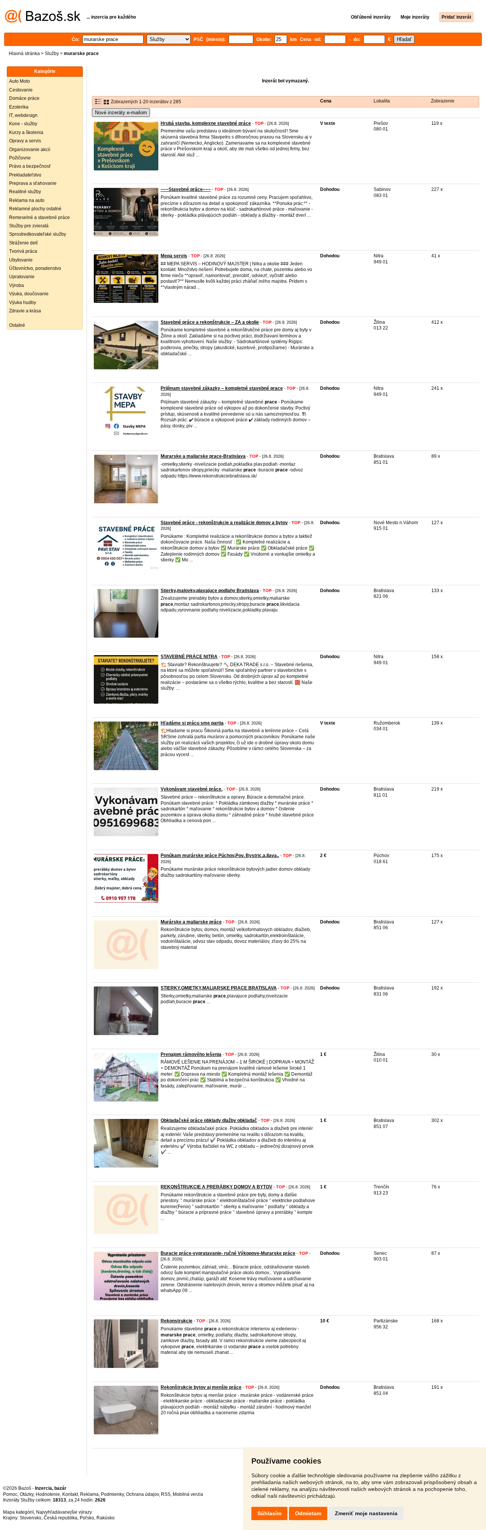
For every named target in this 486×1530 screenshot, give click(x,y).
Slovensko (30, 1518)
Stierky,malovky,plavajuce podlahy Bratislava (210, 590)
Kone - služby (23, 123)
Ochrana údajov (142, 1494)
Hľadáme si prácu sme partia (192, 723)
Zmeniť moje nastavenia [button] (366, 1513)
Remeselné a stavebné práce (39, 217)
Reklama (89, 1494)
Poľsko (87, 1518)
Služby (52, 53)
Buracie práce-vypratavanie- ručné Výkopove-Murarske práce (228, 1253)
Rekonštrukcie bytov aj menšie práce (201, 1387)
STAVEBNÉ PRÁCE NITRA (189, 656)
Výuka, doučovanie (29, 293)
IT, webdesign (23, 115)
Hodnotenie (48, 1494)
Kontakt (70, 1494)
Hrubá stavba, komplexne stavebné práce (206, 123)
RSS (165, 1494)
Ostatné (17, 325)
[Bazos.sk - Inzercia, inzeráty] (42, 21)
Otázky (26, 1494)
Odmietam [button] (308, 1513)
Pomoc (10, 1494)
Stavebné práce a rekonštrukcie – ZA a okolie (210, 322)
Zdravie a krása (25, 311)
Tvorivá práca (23, 251)
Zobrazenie (442, 101)
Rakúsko (105, 1518)
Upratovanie (22, 276)
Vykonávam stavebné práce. (191, 789)
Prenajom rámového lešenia (191, 1054)
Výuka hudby (22, 302)
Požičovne (20, 158)
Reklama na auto (26, 200)
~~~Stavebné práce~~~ (186, 189)
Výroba (16, 285)
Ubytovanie (21, 260)
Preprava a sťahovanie (33, 183)
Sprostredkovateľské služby (37, 234)
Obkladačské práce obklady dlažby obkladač (209, 1120)
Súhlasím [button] (269, 1513)
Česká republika (60, 1518)
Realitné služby (25, 191)
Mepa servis (174, 255)
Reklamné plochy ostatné (35, 208)
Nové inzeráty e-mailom (121, 112)
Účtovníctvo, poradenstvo (35, 268)
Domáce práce (24, 98)
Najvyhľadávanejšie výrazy (64, 1512)
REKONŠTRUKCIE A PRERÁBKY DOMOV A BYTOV (216, 1187)
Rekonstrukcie (177, 1321)
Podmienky (112, 1494)
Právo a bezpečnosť (30, 166)
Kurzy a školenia (26, 132)
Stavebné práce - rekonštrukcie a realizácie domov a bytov (224, 522)
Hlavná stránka (24, 53)
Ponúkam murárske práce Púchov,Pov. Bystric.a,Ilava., (220, 855)
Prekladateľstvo (25, 175)
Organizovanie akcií (29, 149)
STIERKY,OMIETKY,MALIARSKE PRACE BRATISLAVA (219, 988)
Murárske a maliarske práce (191, 922)
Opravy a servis (25, 140)
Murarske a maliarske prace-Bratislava (203, 456)
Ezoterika (18, 107)
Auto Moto (19, 81)
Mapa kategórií (18, 1512)
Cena (325, 101)
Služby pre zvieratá (29, 225)
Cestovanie (21, 90)
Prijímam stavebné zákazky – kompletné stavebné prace (222, 388)
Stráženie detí (23, 243)
